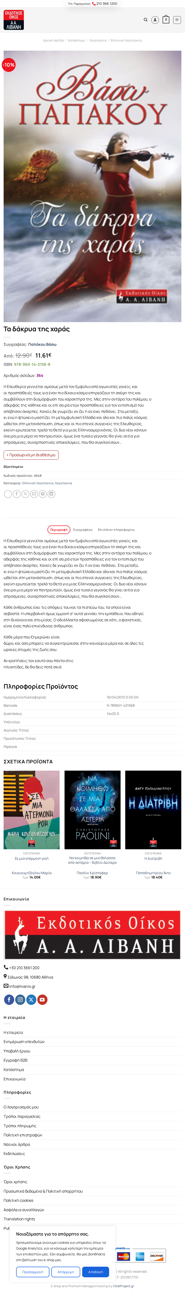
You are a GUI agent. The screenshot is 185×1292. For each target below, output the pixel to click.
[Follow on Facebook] (9, 1000)
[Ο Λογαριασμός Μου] (155, 20)
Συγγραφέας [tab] (82, 529)
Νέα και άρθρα (17, 1144)
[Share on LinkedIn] (51, 494)
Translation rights (19, 1219)
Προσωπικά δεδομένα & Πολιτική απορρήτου (43, 1191)
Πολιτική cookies (18, 1200)
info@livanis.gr (22, 986)
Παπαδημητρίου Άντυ (153, 873)
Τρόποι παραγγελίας (22, 1116)
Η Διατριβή (153, 858)
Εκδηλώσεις (14, 1153)
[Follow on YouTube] (42, 1000)
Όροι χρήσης (15, 1181)
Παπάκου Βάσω (42, 344)
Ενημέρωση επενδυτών (24, 1041)
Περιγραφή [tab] (58, 529)
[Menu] (177, 20)
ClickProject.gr (123, 1286)
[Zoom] (10, 316)
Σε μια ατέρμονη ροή (32, 858)
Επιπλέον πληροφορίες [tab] (116, 529)
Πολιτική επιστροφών (23, 1135)
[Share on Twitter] (25, 494)
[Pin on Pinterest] (43, 494)
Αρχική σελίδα (53, 40)
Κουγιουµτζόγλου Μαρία (32, 873)
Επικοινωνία (15, 1079)
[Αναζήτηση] (145, 19)
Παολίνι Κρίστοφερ (92, 873)
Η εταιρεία (13, 1032)
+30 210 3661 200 (24, 967)
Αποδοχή (95, 1272)
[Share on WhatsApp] (8, 494)
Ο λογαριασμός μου (21, 1107)
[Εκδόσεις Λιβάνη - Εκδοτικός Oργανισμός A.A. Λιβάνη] (20, 20)
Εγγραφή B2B (15, 1060)
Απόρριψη (66, 1272)
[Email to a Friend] (34, 494)
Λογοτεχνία (97, 40)
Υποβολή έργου (17, 1051)
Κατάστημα (76, 40)
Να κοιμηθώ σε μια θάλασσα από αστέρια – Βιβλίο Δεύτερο (92, 860)
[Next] (181, 829)
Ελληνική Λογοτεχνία (126, 40)
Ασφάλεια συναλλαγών (24, 1209)
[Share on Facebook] (17, 494)
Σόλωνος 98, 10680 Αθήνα (30, 977)
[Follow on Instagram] (20, 1000)
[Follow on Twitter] (31, 1000)
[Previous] (3, 829)
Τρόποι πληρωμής (20, 1125)
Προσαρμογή (32, 1272)
